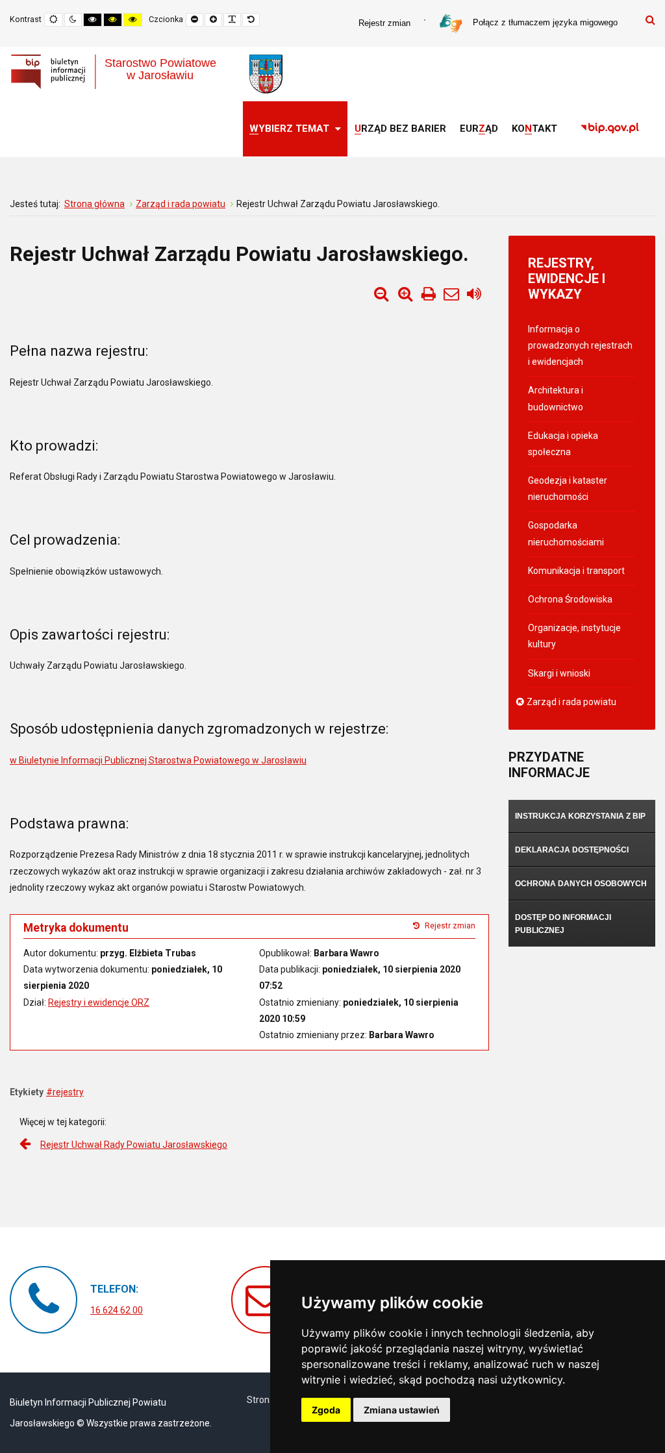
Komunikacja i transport (576, 570)
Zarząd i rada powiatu (572, 702)
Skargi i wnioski (559, 673)
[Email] (451, 294)
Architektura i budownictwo (555, 398)
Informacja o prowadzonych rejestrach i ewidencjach (580, 345)
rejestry (68, 1092)
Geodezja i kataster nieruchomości (567, 488)
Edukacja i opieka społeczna (563, 443)
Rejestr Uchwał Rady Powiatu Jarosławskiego (133, 1144)
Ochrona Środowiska (570, 599)
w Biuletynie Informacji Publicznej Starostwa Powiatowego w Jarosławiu (158, 760)
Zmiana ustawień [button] (402, 1409)
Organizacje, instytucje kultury (574, 636)
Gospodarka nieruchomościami (566, 533)
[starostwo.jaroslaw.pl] (265, 74)
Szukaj (650, 19)
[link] (609, 129)
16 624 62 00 (116, 1310)
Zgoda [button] (326, 1409)
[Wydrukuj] (428, 294)
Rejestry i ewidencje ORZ (98, 1002)
